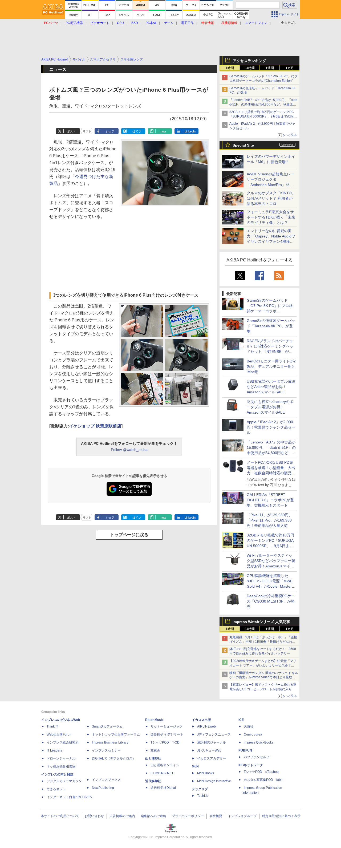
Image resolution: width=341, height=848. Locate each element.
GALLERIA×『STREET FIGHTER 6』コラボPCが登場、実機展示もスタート (270, 499)
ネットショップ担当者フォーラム (116, 734)
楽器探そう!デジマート (167, 734)
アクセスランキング (249, 61)
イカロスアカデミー (211, 758)
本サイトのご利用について (60, 816)
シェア (110, 131)
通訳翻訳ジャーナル (211, 742)
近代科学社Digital (163, 788)
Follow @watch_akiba (129, 449)
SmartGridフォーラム (107, 726)
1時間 (230, 68)
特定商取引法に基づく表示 (281, 816)
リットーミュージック (166, 726)
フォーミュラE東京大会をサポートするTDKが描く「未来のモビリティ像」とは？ (271, 217)
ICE (241, 720)
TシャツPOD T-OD (165, 742)
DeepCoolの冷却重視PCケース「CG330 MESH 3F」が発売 (271, 601)
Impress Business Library (110, 742)
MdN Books (205, 773)
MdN (195, 766)
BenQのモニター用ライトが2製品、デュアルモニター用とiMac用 (271, 366)
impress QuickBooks (258, 742)
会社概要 (215, 816)
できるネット (56, 789)
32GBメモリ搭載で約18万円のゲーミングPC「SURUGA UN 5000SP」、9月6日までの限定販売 (263, 116)
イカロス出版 (201, 720)
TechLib (203, 796)
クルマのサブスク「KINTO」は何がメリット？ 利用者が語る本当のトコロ (271, 198)
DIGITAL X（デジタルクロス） (114, 758)
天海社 (248, 726)
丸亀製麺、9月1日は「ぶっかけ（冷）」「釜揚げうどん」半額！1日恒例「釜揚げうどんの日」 (263, 641)
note (163, 131)
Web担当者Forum (59, 734)
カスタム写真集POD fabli (263, 780)
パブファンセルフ (256, 757)
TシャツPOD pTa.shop (261, 772)
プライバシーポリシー (188, 816)
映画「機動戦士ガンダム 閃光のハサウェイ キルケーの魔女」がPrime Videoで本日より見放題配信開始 (263, 677)
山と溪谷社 (153, 758)
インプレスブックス (106, 780)
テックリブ (200, 789)
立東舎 (155, 750)
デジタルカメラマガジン (64, 781)
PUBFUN (245, 750)
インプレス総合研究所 (63, 742)
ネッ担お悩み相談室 (61, 766)
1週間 (270, 68)
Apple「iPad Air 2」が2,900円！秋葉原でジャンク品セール (271, 427)
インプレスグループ (242, 816)
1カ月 (290, 68)
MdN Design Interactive (214, 781)
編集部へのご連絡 (153, 816)
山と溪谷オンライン (165, 765)
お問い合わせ (94, 816)
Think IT (52, 726)
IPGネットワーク (250, 765)
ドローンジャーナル (61, 758)
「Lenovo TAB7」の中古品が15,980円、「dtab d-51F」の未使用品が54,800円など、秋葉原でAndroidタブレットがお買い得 (263, 104)
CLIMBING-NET (162, 773)
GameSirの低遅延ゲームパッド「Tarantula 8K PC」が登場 (271, 325)
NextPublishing (103, 788)
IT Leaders (54, 750)
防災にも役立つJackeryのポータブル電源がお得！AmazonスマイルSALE (270, 406)
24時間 (250, 68)
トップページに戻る (129, 534)
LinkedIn (190, 131)
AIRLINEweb (206, 726)
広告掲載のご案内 (122, 816)
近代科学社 (153, 781)
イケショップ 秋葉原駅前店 (95, 426)
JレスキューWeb (209, 750)
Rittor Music (154, 720)
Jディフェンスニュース (214, 734)
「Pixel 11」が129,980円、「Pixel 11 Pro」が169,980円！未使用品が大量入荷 (269, 520)
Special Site (243, 145)
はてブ (136, 131)
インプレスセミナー (106, 750)
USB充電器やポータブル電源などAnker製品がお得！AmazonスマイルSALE (271, 386)
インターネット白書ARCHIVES (69, 797)
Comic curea (253, 734)
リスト (87, 131)
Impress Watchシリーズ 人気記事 (261, 622)
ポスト (71, 131)
